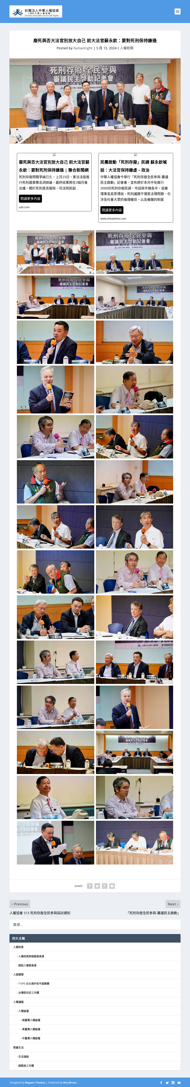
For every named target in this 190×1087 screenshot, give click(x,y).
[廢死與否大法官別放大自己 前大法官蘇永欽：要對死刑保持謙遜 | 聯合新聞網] (54, 182)
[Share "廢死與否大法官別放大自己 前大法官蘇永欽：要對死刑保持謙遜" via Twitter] (97, 886)
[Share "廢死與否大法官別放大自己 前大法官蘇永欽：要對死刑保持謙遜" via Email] (112, 886)
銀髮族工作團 (26, 1065)
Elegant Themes (35, 1082)
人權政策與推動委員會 (31, 956)
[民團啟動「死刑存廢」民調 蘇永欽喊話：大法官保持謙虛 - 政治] (136, 187)
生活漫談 (23, 1056)
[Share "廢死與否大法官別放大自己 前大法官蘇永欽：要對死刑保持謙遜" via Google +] (104, 886)
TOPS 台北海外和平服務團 (33, 983)
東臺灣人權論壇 (31, 1029)
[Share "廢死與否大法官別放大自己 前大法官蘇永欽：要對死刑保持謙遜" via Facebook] (90, 886)
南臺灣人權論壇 (31, 1020)
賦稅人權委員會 (27, 965)
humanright (83, 48)
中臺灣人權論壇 (31, 1038)
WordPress (70, 1082)
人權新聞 (126, 48)
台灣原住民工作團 (28, 992)
